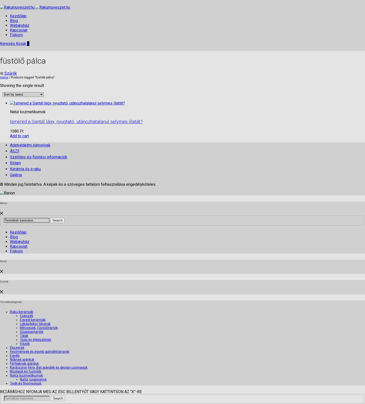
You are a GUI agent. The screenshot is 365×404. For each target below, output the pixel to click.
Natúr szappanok (33, 379)
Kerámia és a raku (25, 169)
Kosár (22, 43)
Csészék (26, 316)
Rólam (15, 163)
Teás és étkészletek (35, 340)
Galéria (16, 175)
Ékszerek (17, 348)
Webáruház (19, 25)
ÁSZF (15, 151)
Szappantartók (31, 332)
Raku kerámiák (21, 312)
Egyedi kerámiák (33, 320)
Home (4, 77)
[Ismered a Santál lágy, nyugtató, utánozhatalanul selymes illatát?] (67, 103)
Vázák (25, 344)
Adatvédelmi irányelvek (30, 145)
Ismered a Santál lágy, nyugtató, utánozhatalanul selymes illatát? (76, 121)
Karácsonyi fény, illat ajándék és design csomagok (49, 367)
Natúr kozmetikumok (26, 375)
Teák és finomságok (25, 383)
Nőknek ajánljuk (22, 360)
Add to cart (19, 136)
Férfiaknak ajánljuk (24, 364)
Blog (14, 20)
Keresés (8, 43)
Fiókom (16, 35)
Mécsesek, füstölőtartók (39, 328)
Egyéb (15, 356)
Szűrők (10, 73)
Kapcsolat (18, 30)
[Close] (1, 213)
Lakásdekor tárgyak (35, 324)
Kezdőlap (18, 16)
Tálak (24, 336)
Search (57, 220)
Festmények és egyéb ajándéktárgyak (39, 352)
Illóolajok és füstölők (25, 371)
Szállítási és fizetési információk (38, 157)
